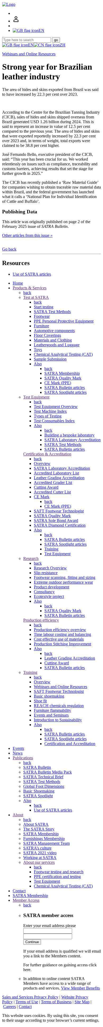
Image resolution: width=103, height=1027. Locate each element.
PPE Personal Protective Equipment (63, 321)
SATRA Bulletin (37, 767)
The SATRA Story (38, 829)
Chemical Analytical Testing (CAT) (63, 354)
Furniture (41, 326)
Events (18, 748)
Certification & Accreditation (47, 454)
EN (31, 45)
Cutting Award (46, 487)
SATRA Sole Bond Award (56, 520)
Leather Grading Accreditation (59, 478)
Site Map (82, 1002)
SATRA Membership (62, 373)
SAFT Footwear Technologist (59, 511)
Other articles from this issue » (27, 235)
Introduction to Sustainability (58, 720)
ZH (62, 45)
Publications (23, 758)
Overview (42, 463)
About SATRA (36, 824)
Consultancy (44, 591)
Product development (51, 587)
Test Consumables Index (54, 421)
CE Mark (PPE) (57, 383)
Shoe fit (40, 701)
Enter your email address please (49, 925)
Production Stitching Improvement (62, 644)
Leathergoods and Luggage (56, 345)
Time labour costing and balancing (62, 634)
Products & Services (29, 288)
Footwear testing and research (58, 872)
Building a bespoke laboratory (69, 435)
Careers (9, 1006)
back (27, 292)
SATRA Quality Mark (62, 378)
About (18, 815)
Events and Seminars (51, 715)
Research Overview (50, 568)
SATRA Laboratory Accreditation (72, 440)
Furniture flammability (52, 710)
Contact (19, 891)
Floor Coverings (47, 335)
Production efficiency (41, 620)
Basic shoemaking (49, 696)
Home (18, 283)
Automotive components (54, 330)
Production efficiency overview (60, 629)
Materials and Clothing (53, 340)
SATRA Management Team (46, 843)
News (17, 753)
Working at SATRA (40, 857)
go (56, 40)
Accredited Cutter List (52, 492)
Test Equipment (36, 397)
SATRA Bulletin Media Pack (47, 772)
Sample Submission (50, 359)
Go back (9, 249)
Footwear (42, 316)
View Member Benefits (80, 988)
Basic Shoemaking (38, 791)
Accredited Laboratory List (56, 473)
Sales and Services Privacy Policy (30, 997)
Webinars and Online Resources (28, 54)
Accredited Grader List (53, 482)
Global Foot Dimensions (43, 786)
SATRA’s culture (37, 848)
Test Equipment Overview (56, 406)
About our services (39, 862)
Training (51, 549)
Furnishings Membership (44, 838)
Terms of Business (56, 1002)
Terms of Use (27, 1002)
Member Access (26, 900)
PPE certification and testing (57, 876)
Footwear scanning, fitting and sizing (64, 577)
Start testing (43, 307)
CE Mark (41, 497)
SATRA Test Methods (52, 311)
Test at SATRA (36, 297)
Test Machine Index (50, 411)
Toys (38, 349)
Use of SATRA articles (32, 274)
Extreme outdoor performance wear (63, 582)
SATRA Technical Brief (43, 777)
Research (31, 558)
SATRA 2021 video (40, 853)
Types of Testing (48, 416)
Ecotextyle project (49, 596)
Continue (32, 942)
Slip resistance (46, 572)
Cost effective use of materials (59, 639)
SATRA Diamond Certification (60, 525)
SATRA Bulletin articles (64, 387)
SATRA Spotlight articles (65, 392)
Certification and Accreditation (69, 743)
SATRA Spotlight (38, 796)
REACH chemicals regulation (59, 705)
